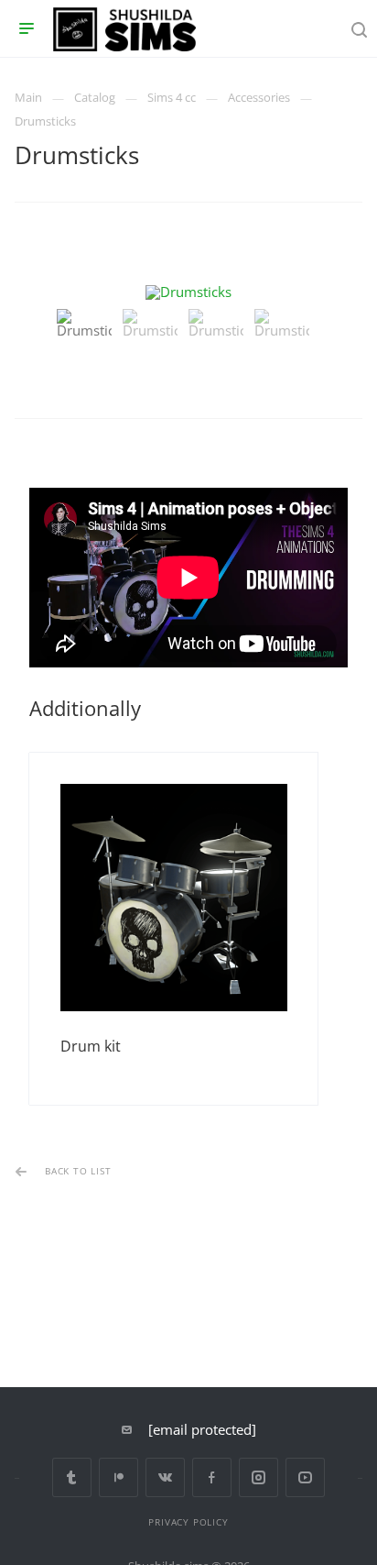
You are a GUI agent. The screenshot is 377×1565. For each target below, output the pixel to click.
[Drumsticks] (188, 292)
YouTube (305, 1477)
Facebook (212, 1477)
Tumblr (72, 1477)
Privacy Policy (188, 1521)
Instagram (258, 1477)
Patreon (118, 1477)
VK (165, 1477)
